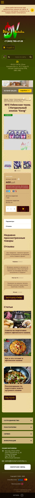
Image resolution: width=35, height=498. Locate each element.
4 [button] (19, 170)
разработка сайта (25, 489)
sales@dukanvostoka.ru (16, 461)
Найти (30, 57)
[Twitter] (9, 191)
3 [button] (18, 170)
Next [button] (28, 136)
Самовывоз (8, 44)
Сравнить (19, 179)
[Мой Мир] (13, 191)
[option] (17, 132)
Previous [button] (6, 136)
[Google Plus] (16, 191)
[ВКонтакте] (7, 191)
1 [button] (15, 170)
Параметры (10, 221)
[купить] (23, 209)
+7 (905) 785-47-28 (13, 41)
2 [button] (16, 170)
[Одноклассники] (11, 191)
